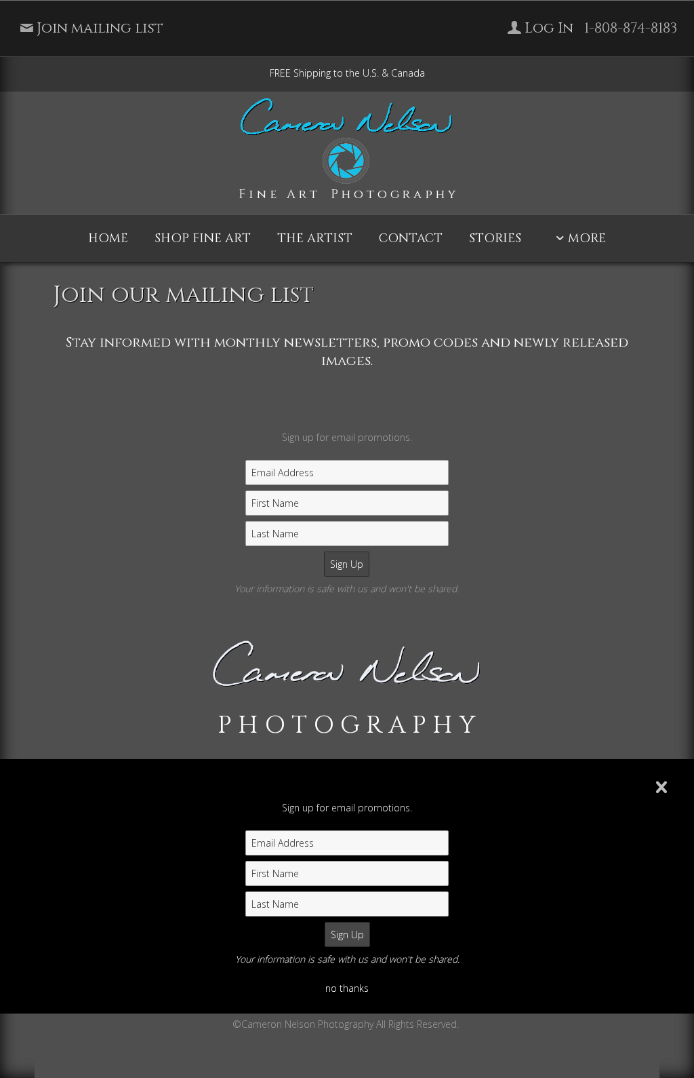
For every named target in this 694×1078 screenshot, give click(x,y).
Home (108, 238)
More (587, 238)
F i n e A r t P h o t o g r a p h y (347, 194)
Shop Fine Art (203, 238)
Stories (495, 238)
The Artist (314, 238)
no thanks (347, 988)
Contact (411, 238)
